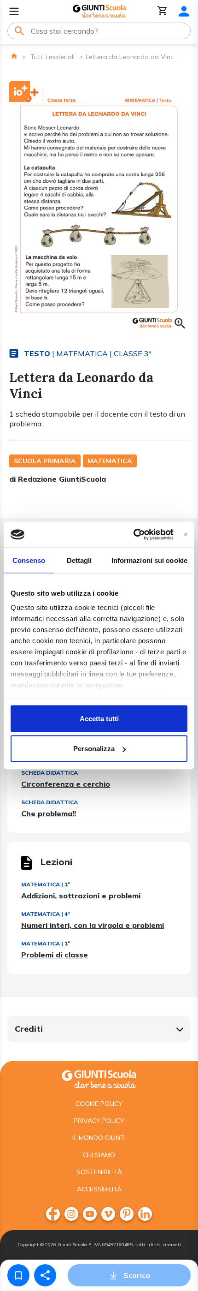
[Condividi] (45, 1275)
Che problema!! (48, 813)
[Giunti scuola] (99, 1078)
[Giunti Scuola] (99, 11)
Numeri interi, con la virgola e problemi (92, 925)
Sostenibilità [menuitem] (99, 1172)
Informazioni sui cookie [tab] (149, 560)
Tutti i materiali (52, 57)
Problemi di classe (54, 954)
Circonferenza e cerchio (65, 784)
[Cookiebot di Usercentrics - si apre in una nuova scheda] (133, 535)
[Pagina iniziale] (14, 56)
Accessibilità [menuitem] (99, 1189)
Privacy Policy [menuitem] (99, 1121)
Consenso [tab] (29, 560)
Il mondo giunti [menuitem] (99, 1138)
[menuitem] (53, 1214)
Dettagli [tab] (79, 560)
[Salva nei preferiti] (18, 1275)
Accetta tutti (99, 718)
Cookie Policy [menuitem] (99, 1104)
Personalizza (94, 749)
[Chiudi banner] (185, 534)
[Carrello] (162, 11)
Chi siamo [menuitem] (99, 1155)
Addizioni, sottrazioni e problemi (80, 895)
